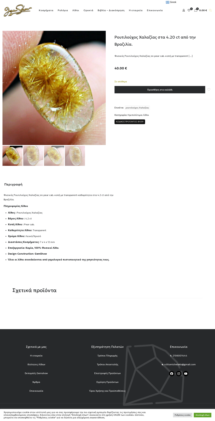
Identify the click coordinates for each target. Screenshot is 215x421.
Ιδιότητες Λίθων (36, 364)
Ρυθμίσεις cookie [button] (183, 415)
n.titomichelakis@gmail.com (180, 364)
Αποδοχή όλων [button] (203, 415)
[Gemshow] (17, 10)
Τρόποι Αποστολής (107, 364)
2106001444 (180, 355)
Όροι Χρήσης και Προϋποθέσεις (107, 390)
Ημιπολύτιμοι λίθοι (138, 114)
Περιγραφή (13, 184)
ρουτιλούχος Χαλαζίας (137, 107)
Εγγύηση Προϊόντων (107, 381)
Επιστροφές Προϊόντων (107, 373)
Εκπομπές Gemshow (36, 373)
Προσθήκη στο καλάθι (160, 89)
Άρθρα (36, 381)
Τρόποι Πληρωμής (107, 355)
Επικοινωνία (36, 390)
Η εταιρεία (36, 355)
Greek (172, 2)
